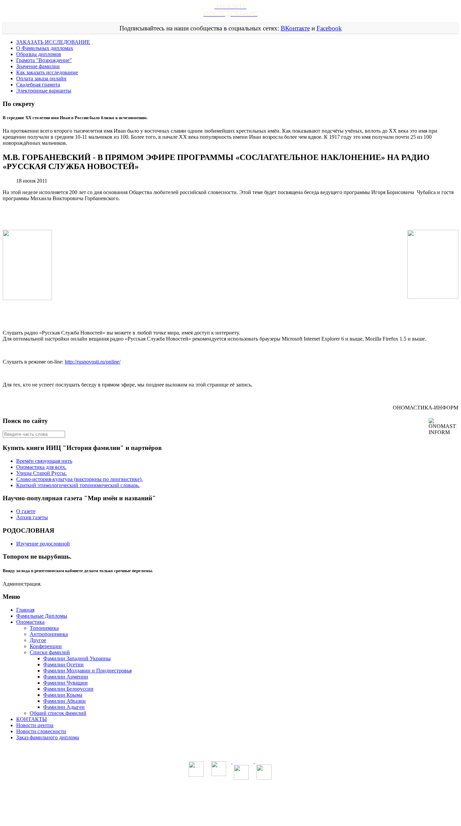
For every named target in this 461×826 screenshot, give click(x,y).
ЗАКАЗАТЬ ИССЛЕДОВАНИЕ (53, 42)
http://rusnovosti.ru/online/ (92, 362)
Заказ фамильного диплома (47, 737)
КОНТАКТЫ (31, 719)
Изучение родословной (43, 544)
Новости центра (34, 725)
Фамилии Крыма (62, 695)
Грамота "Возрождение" (44, 60)
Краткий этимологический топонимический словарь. (78, 485)
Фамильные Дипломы (41, 616)
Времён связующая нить (44, 461)
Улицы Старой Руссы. (41, 473)
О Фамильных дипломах (44, 48)
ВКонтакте (295, 28)
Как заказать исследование (47, 72)
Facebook (329, 28)
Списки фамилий (50, 652)
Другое (38, 640)
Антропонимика (49, 634)
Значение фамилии (38, 66)
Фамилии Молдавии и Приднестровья (87, 670)
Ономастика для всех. (41, 467)
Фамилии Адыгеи (64, 707)
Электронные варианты (43, 91)
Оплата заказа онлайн (41, 78)
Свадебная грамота (38, 84)
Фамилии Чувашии (65, 683)
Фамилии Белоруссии (68, 689)
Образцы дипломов (38, 54)
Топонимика (44, 628)
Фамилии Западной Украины (77, 658)
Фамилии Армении (65, 677)
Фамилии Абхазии (64, 701)
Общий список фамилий (58, 713)
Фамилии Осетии (63, 664)
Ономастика (30, 622)
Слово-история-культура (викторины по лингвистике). (79, 479)
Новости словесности (41, 731)
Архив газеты (32, 517)
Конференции (46, 646)
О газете (25, 511)
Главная (25, 610)
